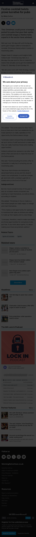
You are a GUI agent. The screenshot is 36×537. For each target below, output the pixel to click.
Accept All (23, 116)
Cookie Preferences (10, 117)
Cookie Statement (23, 111)
